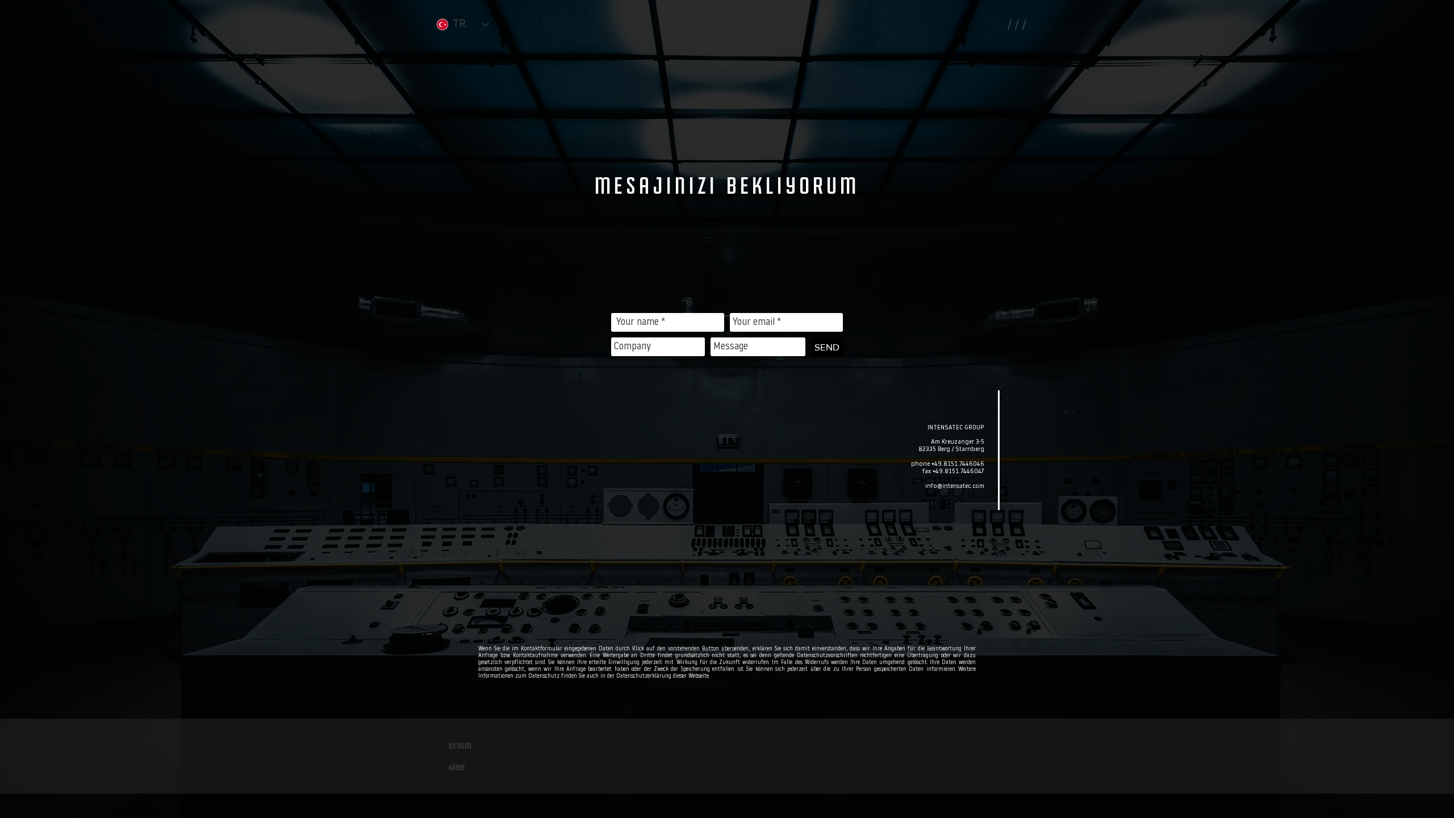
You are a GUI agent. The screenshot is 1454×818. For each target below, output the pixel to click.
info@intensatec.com (954, 486)
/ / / (1017, 25)
